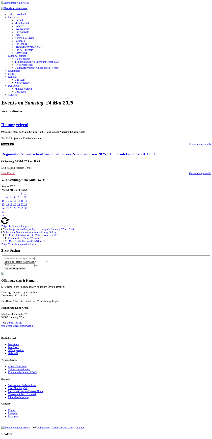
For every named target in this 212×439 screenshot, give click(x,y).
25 (7, 208)
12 (11, 200)
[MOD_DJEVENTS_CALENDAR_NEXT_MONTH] (3, 215)
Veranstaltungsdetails (200, 144)
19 (11, 204)
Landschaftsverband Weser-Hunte (25, 391)
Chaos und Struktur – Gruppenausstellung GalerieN (31, 232)
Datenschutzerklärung (63, 427)
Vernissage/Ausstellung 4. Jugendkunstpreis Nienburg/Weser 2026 (39, 229)
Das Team (20, 79)
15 (22, 200)
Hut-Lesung (21, 43)
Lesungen (20, 40)
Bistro (11, 73)
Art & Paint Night (24, 64)
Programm (13, 17)
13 (14, 200)
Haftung (80, 427)
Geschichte (20, 91)
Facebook (13, 416)
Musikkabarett (22, 23)
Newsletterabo (22, 82)
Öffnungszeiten (16, 350)
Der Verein (13, 85)
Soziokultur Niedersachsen (22, 385)
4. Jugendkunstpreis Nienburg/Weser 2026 (37, 61)
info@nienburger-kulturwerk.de (18, 325)
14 (18, 200)
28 (18, 208)
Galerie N (13, 94)
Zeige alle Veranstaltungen (15, 226)
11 (7, 200)
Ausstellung (21, 52)
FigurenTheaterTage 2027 (28, 46)
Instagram (13, 413)
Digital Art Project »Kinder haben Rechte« (37, 67)
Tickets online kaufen (19, 369)
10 (3, 200)
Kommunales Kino (24, 37)
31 (3, 211)
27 (14, 208)
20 (14, 204)
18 (7, 204)
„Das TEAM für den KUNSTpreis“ (27, 241)
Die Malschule (22, 58)
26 (11, 208)
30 (25, 208)
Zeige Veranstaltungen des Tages (18, 244)
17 (3, 204)
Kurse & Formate (17, 55)
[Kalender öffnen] (36, 265)
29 (22, 208)
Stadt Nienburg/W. (17, 388)
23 (25, 204)
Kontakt (12, 76)
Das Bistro (13, 347)
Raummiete (14, 70)
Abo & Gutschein (24, 49)
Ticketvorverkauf (17, 14)
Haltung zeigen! (14, 125)
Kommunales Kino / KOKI (22, 372)
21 (18, 204)
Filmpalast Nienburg (18, 397)
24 (3, 208)
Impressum (44, 427)
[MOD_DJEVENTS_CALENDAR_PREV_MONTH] (1, 215)
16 (25, 200)
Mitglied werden (23, 88)
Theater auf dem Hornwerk (22, 394)
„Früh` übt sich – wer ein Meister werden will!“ (33, 235)
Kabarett (19, 20)
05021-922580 (14, 322)
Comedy (19, 26)
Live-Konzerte (22, 29)
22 (22, 204)
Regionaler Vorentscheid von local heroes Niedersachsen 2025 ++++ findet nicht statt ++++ (78, 154)
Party (17, 35)
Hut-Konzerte (22, 32)
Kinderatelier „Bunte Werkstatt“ (24, 238)
